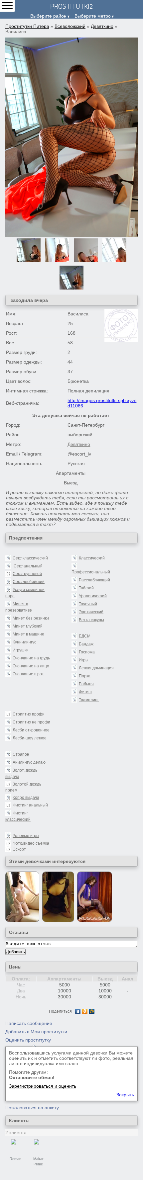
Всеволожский (70, 26)
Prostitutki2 (71, 6)
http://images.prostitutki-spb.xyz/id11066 (102, 403)
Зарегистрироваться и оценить (42, 1086)
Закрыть (125, 1094)
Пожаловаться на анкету (32, 1107)
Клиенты (19, 1120)
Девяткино (102, 26)
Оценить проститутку (28, 1040)
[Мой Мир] (91, 1011)
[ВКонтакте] (77, 1011)
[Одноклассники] (84, 1011)
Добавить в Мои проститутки (36, 1031)
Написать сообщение (28, 1023)
